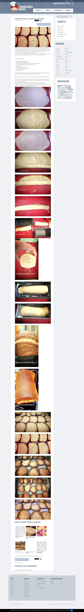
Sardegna (67, 66)
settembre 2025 (27, 596)
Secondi (57, 68)
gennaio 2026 (26, 587)
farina (18, 556)
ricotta (71, 96)
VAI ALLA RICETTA (44, 24)
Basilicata (58, 50)
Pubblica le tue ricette (41, 583)
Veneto (66, 74)
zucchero (68, 98)
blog (25, 53)
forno (22, 556)
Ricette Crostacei (60, 32)
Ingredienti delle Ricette (61, 34)
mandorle (58, 94)
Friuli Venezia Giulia (59, 58)
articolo (66, 85)
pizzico (68, 95)
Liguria (57, 60)
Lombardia (67, 60)
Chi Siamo (13, 581)
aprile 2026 (26, 581)
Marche (57, 62)
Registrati (67, 1)
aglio (63, 85)
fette (20, 556)
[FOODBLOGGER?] (58, 10)
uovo (61, 98)
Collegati (71, 1)
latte (65, 92)
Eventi (66, 56)
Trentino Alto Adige (68, 70)
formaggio (59, 91)
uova (58, 98)
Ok (71, 610)
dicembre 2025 (26, 589)
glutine (71, 91)
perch (62, 95)
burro (59, 86)
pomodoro (71, 95)
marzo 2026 (26, 583)
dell (62, 89)
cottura (64, 88)
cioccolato (68, 86)
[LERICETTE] (38, 10)
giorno (25, 556)
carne (64, 86)
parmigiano (59, 95)
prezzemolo (64, 96)
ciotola (58, 88)
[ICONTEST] (48, 10)
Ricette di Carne (60, 30)
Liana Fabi (21, 20)
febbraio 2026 (26, 585)
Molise (66, 62)
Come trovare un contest (41, 581)
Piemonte (58, 64)
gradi (27, 556)
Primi (66, 64)
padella (65, 94)
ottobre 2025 (26, 594)
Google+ (12, 594)
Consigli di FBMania (68, 52)
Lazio (66, 58)
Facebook (66, 89)
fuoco (66, 91)
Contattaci (12, 587)
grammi (30, 556)
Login (22, 570)
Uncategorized (67, 72)
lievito (68, 92)
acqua (59, 85)
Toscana (57, 70)
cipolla (61, 88)
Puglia (57, 66)
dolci (64, 89)
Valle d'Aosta (58, 74)
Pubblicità (12, 585)
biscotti (70, 85)
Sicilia (66, 68)
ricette (68, 96)
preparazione (59, 96)
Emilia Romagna (59, 56)
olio (62, 94)
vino (63, 98)
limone (71, 92)
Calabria (66, 50)
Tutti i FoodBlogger (40, 587)
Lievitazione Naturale (38, 556)
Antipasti (66, 48)
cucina (59, 89)
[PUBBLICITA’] (68, 10)
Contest (57, 54)
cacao (62, 86)
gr (57, 92)
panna (70, 94)
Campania (58, 52)
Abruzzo (57, 48)
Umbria (57, 72)
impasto (33, 556)
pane (67, 94)
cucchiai (68, 88)
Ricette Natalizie (60, 36)
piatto (65, 95)
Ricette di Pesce (60, 28)
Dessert (66, 54)
